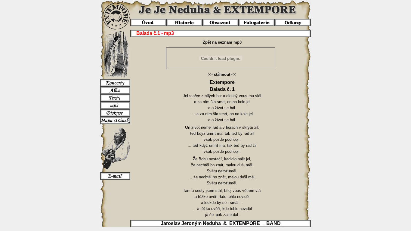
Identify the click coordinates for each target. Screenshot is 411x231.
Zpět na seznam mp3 (222, 42)
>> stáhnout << (222, 74)
